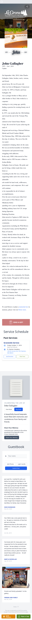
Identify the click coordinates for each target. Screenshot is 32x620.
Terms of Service (21, 612)
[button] (16, 577)
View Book (9, 409)
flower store (22, 310)
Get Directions (9, 356)
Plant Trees (22, 356)
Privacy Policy (11, 612)
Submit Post (16, 468)
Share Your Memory (12, 437)
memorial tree (23, 307)
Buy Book (18, 409)
